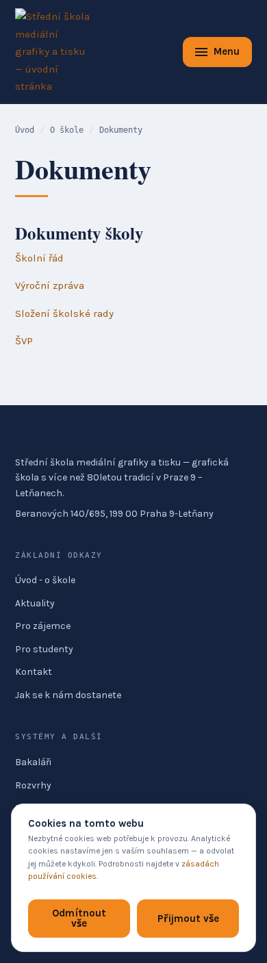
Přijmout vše (188, 918)
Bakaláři (33, 762)
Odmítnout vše (79, 918)
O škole (67, 130)
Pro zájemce (43, 626)
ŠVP (24, 341)
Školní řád (39, 258)
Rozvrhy (33, 785)
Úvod (24, 130)
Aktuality (35, 603)
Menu (227, 51)
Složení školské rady (64, 313)
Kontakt (33, 672)
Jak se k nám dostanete (68, 695)
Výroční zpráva (49, 285)
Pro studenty (44, 649)
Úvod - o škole (45, 580)
